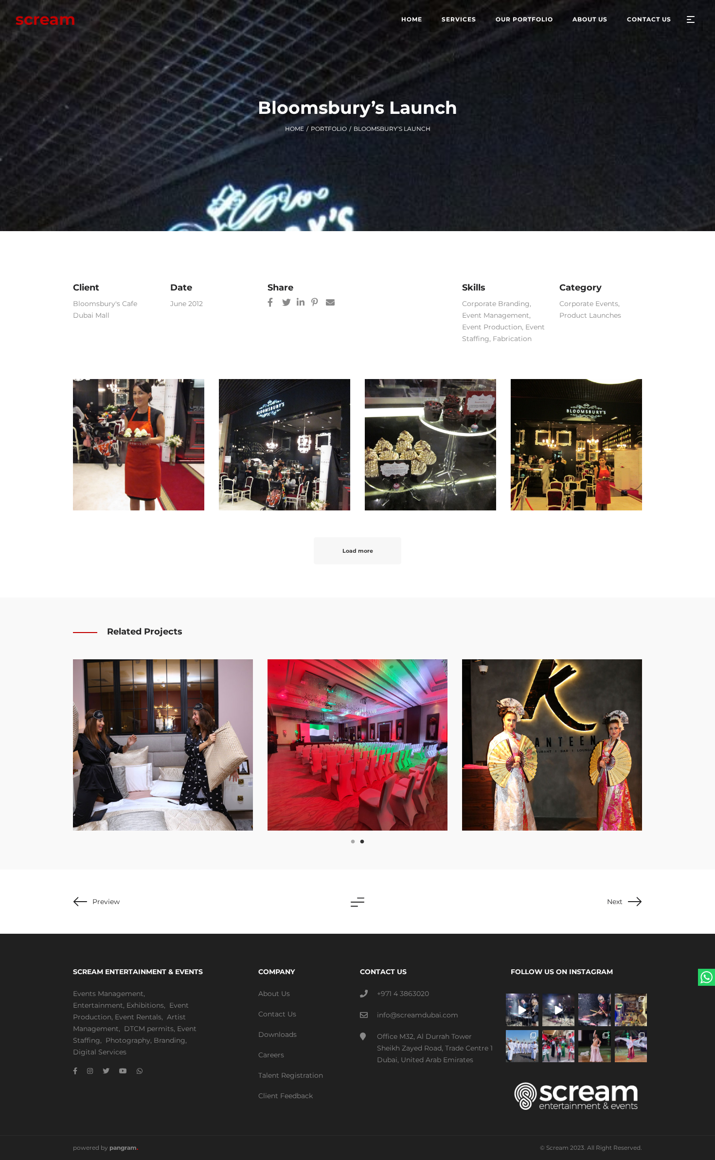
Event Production (492, 327)
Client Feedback (285, 1095)
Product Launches (590, 315)
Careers (271, 1055)
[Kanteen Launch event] (552, 745)
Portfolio (329, 128)
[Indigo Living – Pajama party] (163, 745)
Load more (357, 550)
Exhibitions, (145, 1005)
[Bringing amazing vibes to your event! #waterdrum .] (522, 1010)
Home (294, 128)
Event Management (495, 315)
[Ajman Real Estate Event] (357, 745)
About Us (274, 993)
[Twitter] (106, 1071)
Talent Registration (290, 1075)
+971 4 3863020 (403, 993)
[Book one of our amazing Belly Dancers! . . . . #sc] (631, 1046)
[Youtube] (123, 1071)
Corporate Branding (496, 303)
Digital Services (99, 1052)
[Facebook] (75, 1071)
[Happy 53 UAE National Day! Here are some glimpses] (631, 1010)
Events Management (108, 993)
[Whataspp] (140, 1071)
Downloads (277, 1034)
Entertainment (98, 1005)
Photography (128, 1040)
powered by (105, 1147)
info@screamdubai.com (417, 1015)
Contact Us (277, 1014)
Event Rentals (138, 1017)
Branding (169, 1040)
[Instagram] (90, 1071)
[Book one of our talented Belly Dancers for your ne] (594, 1046)
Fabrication (512, 338)
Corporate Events (588, 303)
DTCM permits (149, 1028)
